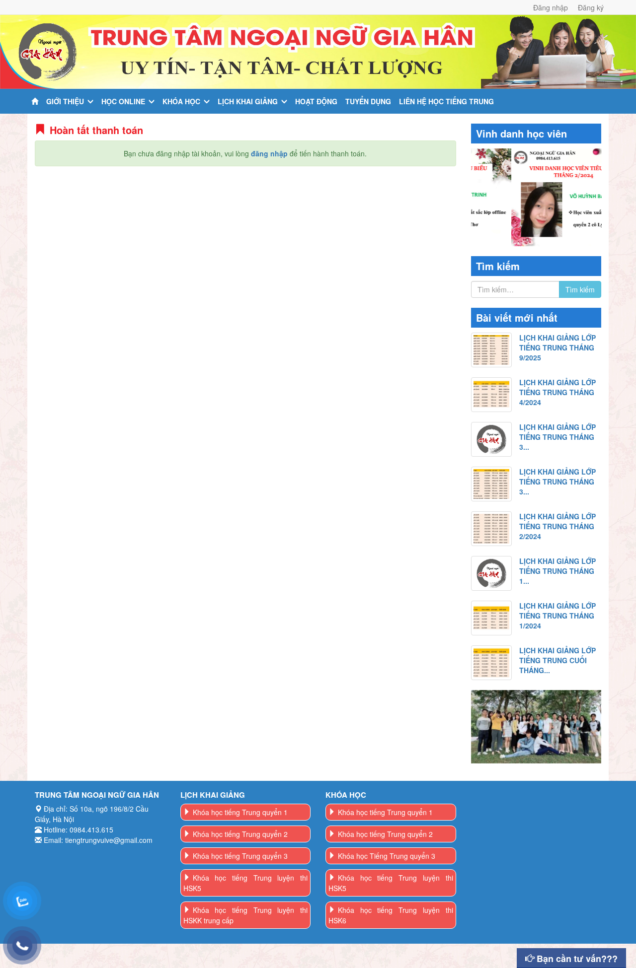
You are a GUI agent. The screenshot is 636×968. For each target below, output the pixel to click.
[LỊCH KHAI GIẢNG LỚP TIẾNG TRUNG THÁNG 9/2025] (491, 350)
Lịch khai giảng (248, 101)
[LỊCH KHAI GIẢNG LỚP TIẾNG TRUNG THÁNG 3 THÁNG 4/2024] (491, 439)
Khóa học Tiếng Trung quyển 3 (386, 856)
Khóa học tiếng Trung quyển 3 (240, 856)
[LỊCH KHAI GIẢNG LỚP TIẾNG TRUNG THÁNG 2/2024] (491, 528)
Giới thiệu (65, 101)
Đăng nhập (550, 7)
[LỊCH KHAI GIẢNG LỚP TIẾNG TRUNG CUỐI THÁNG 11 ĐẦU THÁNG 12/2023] (491, 662)
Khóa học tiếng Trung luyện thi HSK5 (245, 883)
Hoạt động (316, 101)
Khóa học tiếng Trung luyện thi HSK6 (390, 915)
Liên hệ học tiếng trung (446, 101)
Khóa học (181, 101)
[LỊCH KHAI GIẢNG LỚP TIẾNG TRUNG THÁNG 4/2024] (491, 394)
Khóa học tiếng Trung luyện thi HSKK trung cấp (245, 915)
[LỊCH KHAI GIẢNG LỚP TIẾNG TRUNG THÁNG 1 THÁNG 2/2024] (491, 573)
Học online (123, 101)
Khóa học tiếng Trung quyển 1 (240, 812)
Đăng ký (591, 7)
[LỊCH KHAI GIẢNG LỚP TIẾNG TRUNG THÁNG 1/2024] (491, 618)
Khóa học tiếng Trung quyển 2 (240, 834)
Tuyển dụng (368, 101)
